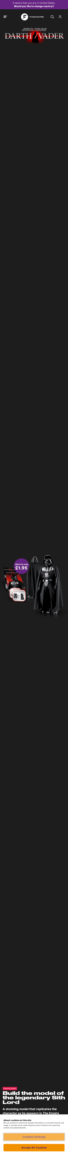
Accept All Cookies (34, 1147)
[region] (34, 1134)
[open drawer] (5, 16)
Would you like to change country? (34, 6)
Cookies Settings (34, 1136)
